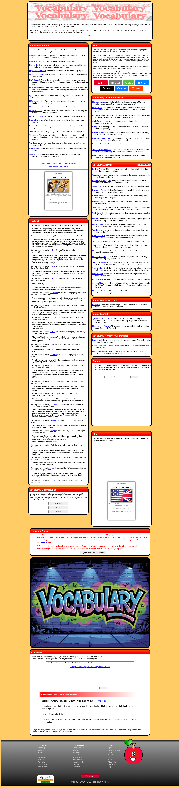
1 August (53, 431)
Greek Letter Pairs (99, 279)
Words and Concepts (100, 207)
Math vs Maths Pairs (100, 291)
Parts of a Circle (98, 340)
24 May (52, 266)
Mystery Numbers (36, 116)
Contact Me (111, 764)
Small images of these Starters (51, 163)
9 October (53, 355)
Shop (109, 767)
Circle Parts (96, 121)
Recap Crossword (99, 346)
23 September (55, 381)
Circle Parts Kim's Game (101, 138)
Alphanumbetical (35, 56)
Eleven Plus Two (35, 65)
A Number (33, 50)
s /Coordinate (54, 420)
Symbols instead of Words (102, 319)
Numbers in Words (99, 190)
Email (117, 83)
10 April (52, 457)
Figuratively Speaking (37, 71)
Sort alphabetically (144, 164)
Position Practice (98, 169)
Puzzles (40, 755)
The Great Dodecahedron (101, 150)
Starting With (34, 126)
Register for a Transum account (93, 553)
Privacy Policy (112, 762)
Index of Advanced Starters (58, 167)
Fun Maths (76, 752)
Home (110, 752)
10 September (55, 305)
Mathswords (101, 701)
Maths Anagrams (98, 102)
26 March (53, 468)
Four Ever (96, 305)
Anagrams (33, 61)
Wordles (32, 154)
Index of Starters (70, 163)
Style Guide (118, 77)
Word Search (34, 149)
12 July (52, 394)
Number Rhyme (98, 133)
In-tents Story (97, 274)
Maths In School (35, 111)
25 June (52, 250)
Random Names (78, 757)
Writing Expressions (100, 175)
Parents (110, 760)
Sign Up (43, 542)
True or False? (34, 132)
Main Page (90, 35)
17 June (52, 279)
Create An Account (114, 750)
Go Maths (41, 750)
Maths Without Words (100, 326)
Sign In (110, 748)
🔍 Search (90, 776)
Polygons (95, 127)
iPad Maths (41, 762)
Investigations (42, 764)
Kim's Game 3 (34, 80)
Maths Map (41, 748)
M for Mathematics (36, 101)
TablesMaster (42, 760)
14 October (54, 293)
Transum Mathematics (51, 496)
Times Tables (42, 757)
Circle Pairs (96, 213)
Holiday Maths (77, 760)
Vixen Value (33, 135)
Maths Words (97, 108)
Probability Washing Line (101, 181)
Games (40, 752)
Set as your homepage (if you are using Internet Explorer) (90, 667)
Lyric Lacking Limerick (37, 96)
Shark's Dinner (97, 245)
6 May (52, 225)
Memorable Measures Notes (103, 351)
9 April (52, 445)
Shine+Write (77, 750)
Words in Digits (98, 186)
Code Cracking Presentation (103, 155)
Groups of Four (98, 283)
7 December (54, 317)
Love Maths (33, 88)
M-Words (95, 219)
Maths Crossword (36, 107)
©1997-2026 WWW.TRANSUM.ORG (90, 782)
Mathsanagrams (98, 251)
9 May (52, 236)
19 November (54, 404)
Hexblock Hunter (98, 236)
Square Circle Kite (36, 120)
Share (130, 83)
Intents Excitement (36, 74)
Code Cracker (97, 268)
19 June (52, 332)
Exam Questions (43, 767)
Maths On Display (78, 762)
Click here (53, 732)
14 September (55, 365)
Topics (110, 757)
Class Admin (77, 764)
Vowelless (33, 143)
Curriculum (76, 767)
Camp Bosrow (97, 196)
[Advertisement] (90, 39)
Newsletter (76, 755)
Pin (102, 83)
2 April (52, 344)
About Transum (113, 755)
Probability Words (99, 115)
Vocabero (95, 241)
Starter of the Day (78, 748)
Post (109, 88)
